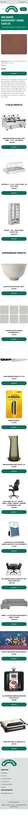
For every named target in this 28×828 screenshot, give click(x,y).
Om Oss (4, 776)
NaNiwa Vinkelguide (14, 420)
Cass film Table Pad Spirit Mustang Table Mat (14, 652)
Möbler (9, 61)
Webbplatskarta (14, 806)
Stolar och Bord (9, 63)
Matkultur (4, 773)
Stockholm (4, 2)
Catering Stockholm (7, 784)
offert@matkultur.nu (22, 2)
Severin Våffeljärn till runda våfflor (14, 742)
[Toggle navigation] (3, 9)
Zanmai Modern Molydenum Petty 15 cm (14, 376)
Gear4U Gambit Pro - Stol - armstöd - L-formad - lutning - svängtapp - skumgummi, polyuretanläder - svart (14, 503)
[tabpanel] (14, 44)
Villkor (12, 805)
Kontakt (8, 805)
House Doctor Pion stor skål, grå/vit (14, 286)
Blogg (3, 787)
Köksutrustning (16, 61)
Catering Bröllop (6, 778)
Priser (23, 9)
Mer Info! (14, 73)
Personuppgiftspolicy (20, 805)
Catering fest (5, 781)
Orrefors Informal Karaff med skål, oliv (14, 464)
